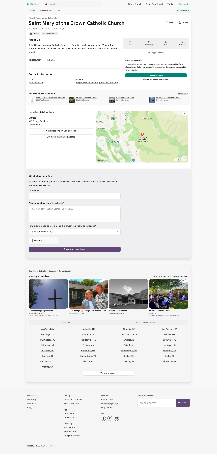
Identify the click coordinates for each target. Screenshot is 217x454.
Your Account (107, 399)
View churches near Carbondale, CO (169, 276)
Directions (149, 45)
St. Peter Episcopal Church (86, 97)
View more (182, 93)
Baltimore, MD (48, 345)
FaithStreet (33, 4)
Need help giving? (109, 403)
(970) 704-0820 (36, 82)
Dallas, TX (129, 356)
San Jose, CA (88, 334)
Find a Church (135, 4)
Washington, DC (47, 339)
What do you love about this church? (46, 203)
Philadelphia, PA (129, 350)
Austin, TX (170, 356)
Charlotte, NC (47, 350)
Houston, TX (47, 356)
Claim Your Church (155, 4)
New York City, (48, 329)
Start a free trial (71, 403)
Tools (170, 4)
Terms (53, 446)
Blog (29, 407)
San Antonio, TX (88, 356)
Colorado (52, 271)
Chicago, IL (129, 339)
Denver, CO (169, 334)
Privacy (46, 446)
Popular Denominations (145, 322)
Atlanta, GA (47, 366)
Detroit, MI (129, 345)
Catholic (36, 33)
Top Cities (66, 322)
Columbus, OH (88, 350)
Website (182, 45)
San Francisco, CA (128, 334)
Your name (34, 190)
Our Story (31, 399)
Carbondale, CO (50, 33)
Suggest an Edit (157, 52)
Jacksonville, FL (88, 339)
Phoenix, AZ (129, 329)
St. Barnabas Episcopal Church (168, 97)
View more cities (108, 373)
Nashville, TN (88, 329)
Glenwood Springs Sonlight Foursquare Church (87, 310)
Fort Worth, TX (47, 361)
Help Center (106, 407)
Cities (58, 10)
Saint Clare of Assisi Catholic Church (50, 97)
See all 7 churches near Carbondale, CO (45, 18)
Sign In (182, 4)
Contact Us (32, 403)
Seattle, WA (128, 361)
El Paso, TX (88, 361)
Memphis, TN (169, 350)
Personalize (183, 10)
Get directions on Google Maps (61, 130)
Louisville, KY (169, 339)
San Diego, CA (47, 334)
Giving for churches (73, 399)
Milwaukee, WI (169, 361)
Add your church (72, 435)
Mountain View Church (125, 97)
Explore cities (70, 431)
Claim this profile (156, 75)
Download (69, 417)
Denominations (45, 10)
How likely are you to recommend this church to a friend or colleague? (62, 226)
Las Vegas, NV (169, 345)
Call (165, 45)
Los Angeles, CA (169, 329)
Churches (32, 10)
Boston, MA (88, 345)
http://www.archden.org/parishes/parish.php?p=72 (101, 82)
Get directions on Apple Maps (61, 136)
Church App (69, 413)
